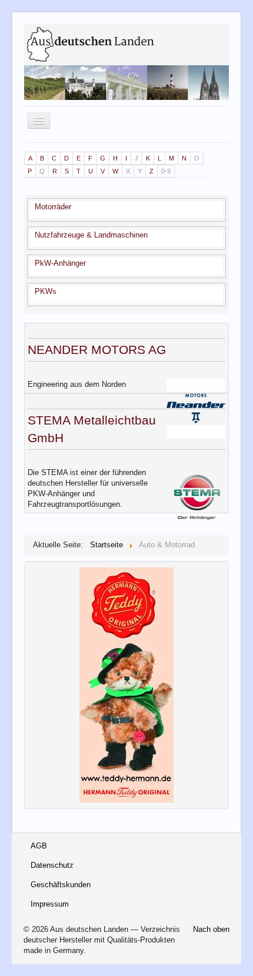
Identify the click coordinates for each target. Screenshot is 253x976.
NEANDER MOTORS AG (97, 349)
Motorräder (53, 206)
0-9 (166, 171)
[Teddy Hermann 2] (126, 684)
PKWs (45, 291)
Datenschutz (52, 865)
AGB (39, 845)
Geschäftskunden (61, 884)
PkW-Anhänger (60, 263)
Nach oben (211, 929)
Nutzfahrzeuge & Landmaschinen (91, 234)
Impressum (50, 904)
